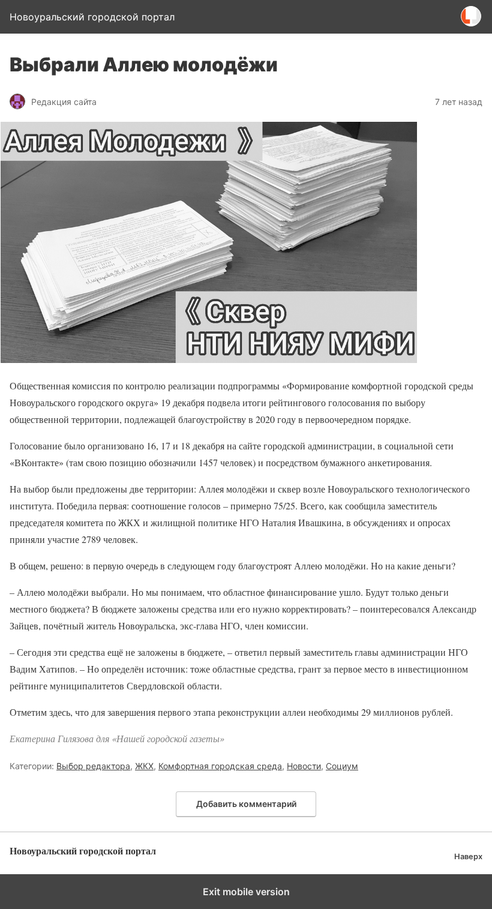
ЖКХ (144, 766)
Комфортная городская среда (220, 766)
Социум (342, 766)
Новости (304, 766)
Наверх (468, 856)
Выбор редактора (93, 766)
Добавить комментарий (246, 804)
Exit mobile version (246, 892)
